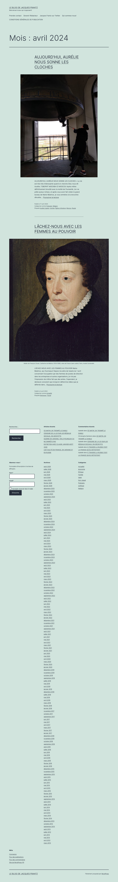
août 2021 (47, 631)
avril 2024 (47, 543)
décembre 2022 (49, 587)
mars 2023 (47, 579)
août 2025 (47, 499)
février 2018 (48, 706)
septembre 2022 (49, 596)
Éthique (80, 472)
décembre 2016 (49, 736)
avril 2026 (47, 477)
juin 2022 (47, 604)
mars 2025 (47, 513)
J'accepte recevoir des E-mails (22, 489)
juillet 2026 (47, 469)
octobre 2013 (48, 824)
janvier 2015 (48, 796)
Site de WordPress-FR (16, 862)
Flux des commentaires (17, 860)
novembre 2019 (49, 673)
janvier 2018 (48, 708)
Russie (74, 208)
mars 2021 (47, 645)
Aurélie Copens (44, 208)
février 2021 (48, 648)
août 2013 (47, 829)
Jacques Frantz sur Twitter (50, 16)
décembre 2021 (49, 620)
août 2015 (47, 777)
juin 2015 (47, 782)
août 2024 (47, 532)
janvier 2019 (48, 689)
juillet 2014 (47, 804)
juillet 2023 (47, 568)
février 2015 (48, 793)
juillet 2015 (47, 780)
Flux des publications (16, 857)
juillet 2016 (47, 749)
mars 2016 (47, 760)
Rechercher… (13, 427)
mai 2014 (47, 810)
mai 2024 (47, 541)
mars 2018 (47, 703)
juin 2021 (47, 637)
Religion (55, 206)
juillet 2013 (47, 832)
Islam (80, 477)
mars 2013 (47, 843)
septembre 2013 (49, 826)
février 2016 (48, 763)
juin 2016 (47, 752)
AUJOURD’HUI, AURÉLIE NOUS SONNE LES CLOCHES (57, 62)
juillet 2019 (47, 681)
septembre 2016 (49, 744)
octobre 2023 (48, 560)
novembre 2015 (49, 771)
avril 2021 (47, 642)
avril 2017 (47, 725)
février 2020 (48, 664)
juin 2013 (47, 835)
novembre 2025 (49, 491)
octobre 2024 (48, 527)
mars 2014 (47, 815)
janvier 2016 (48, 766)
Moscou (68, 208)
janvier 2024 (48, 552)
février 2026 (48, 483)
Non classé (82, 480)
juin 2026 (47, 472)
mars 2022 (47, 612)
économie (81, 469)
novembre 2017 (49, 711)
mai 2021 (47, 639)
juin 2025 (47, 505)
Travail (49, 395)
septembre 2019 (49, 678)
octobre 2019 (48, 675)
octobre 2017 (48, 714)
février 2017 (48, 730)
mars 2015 (47, 791)
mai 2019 (47, 683)
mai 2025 (47, 508)
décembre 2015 (49, 769)
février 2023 (48, 582)
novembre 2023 (49, 557)
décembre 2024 (49, 521)
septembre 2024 (49, 530)
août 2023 (47, 565)
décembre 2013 (49, 821)
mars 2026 (47, 480)
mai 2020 (47, 656)
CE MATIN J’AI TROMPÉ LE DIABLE (55, 430)
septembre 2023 (49, 563)
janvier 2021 (48, 651)
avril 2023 (47, 576)
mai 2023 (47, 574)
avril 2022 (47, 609)
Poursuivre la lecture (51, 197)
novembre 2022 (49, 590)
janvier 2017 (48, 733)
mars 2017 (47, 727)
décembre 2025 (49, 488)
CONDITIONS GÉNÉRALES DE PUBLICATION (26, 20)
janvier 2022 (48, 618)
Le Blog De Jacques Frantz (23, 7)
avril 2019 (47, 686)
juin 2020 (47, 653)
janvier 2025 (48, 519)
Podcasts (49, 206)
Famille (80, 475)
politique (81, 486)
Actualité (49, 393)
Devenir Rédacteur (31, 16)
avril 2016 (47, 758)
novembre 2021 (49, 623)
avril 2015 (47, 788)
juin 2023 (47, 571)
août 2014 (47, 802)
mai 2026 (47, 475)
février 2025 (48, 516)
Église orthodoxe (60, 208)
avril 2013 (47, 840)
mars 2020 (47, 662)
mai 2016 (47, 755)
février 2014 (48, 818)
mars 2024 (47, 546)
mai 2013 (47, 837)
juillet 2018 (47, 694)
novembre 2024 (49, 524)
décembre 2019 (49, 670)
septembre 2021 (49, 629)
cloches (52, 208)
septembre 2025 (49, 497)
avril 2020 (47, 659)
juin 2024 (47, 538)
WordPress (105, 874)
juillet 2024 (47, 535)
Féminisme (43, 395)
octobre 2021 (48, 626)
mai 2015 (47, 785)
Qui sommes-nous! (69, 16)
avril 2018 (47, 700)
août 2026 (47, 466)
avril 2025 (47, 510)
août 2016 (47, 747)
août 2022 (47, 598)
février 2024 (48, 549)
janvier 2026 (48, 486)
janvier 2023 (48, 585)
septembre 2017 (49, 717)
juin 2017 (47, 719)
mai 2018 (47, 697)
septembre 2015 (49, 774)
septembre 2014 (49, 799)
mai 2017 (47, 722)
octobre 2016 (48, 741)
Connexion (13, 854)
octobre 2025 (48, 494)
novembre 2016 (49, 738)
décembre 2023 (49, 554)
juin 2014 (47, 807)
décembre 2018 (49, 692)
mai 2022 (47, 607)
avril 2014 (47, 813)
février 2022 (48, 615)
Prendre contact (15, 16)
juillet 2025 (47, 502)
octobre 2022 (48, 593)
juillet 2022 (47, 601)
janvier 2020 (48, 667)
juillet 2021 (47, 634)
